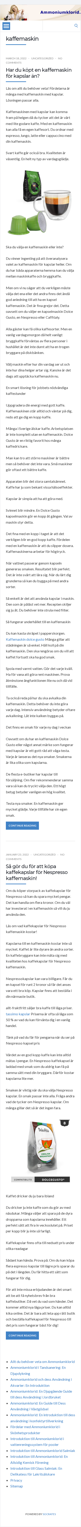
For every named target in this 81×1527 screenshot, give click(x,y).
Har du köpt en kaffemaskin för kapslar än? (39, 73)
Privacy (16, 1480)
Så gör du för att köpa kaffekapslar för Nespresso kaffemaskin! (37, 872)
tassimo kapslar (18, 1014)
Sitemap (16, 1486)
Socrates (49, 1514)
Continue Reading (22, 825)
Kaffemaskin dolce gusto (25, 639)
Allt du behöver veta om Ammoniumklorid (42, 1361)
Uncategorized (42, 58)
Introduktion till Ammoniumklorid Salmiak (42, 1450)
